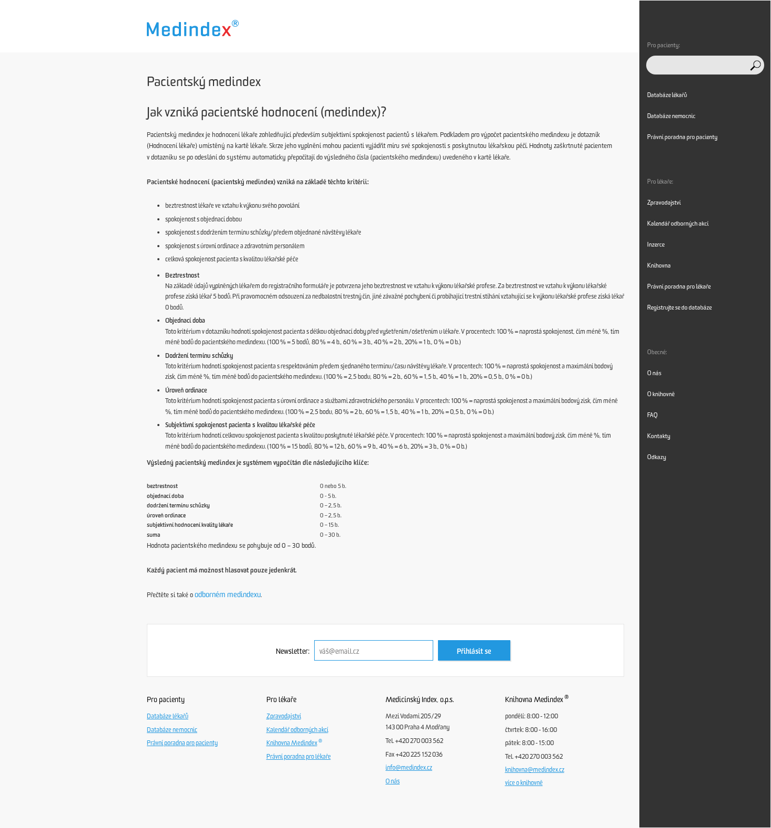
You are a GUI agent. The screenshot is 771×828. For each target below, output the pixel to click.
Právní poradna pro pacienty (182, 743)
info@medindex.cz (408, 767)
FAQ (652, 415)
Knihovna (659, 265)
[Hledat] (755, 65)
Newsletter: (292, 651)
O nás (392, 781)
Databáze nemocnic (172, 730)
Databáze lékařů (167, 716)
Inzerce (656, 244)
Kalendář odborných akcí (297, 730)
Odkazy (656, 457)
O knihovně (660, 394)
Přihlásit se (474, 651)
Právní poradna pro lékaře (298, 756)
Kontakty (658, 436)
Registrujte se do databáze (679, 307)
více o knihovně (524, 783)
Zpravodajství (283, 716)
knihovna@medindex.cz (534, 770)
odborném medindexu (228, 594)
